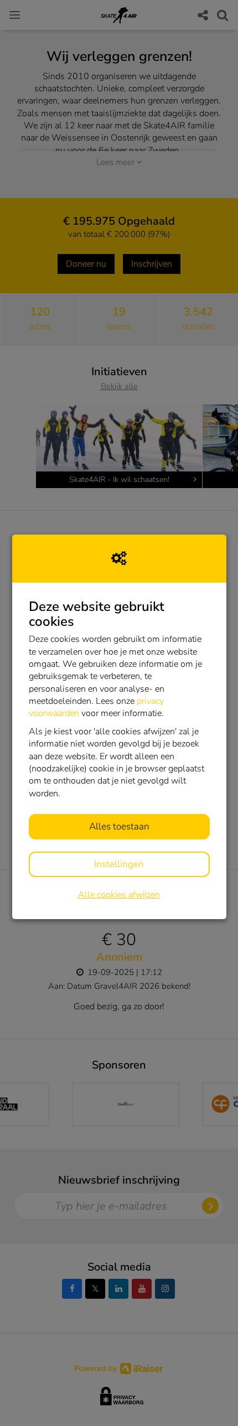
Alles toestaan (119, 826)
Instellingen (119, 864)
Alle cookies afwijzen (119, 895)
